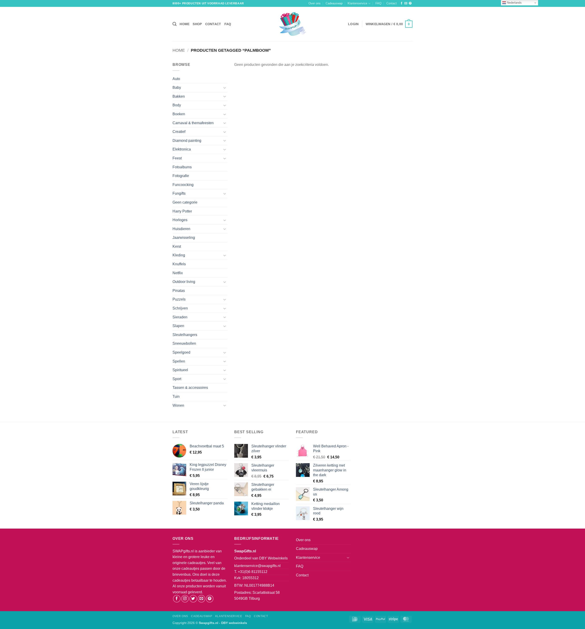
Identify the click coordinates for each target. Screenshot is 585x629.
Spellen (179, 361)
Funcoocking (183, 185)
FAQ (378, 3)
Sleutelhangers (185, 335)
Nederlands (514, 2)
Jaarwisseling (184, 237)
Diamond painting (187, 140)
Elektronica (182, 149)
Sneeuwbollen (184, 343)
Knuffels (179, 264)
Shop (197, 24)
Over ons (314, 3)
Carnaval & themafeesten (193, 123)
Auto (176, 79)
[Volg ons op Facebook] (401, 3)
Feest (177, 158)
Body (177, 105)
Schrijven (180, 308)
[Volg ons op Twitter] (193, 598)
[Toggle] (224, 87)
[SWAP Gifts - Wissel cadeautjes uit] (292, 24)
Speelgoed (181, 352)
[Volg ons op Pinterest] (410, 3)
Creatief (179, 132)
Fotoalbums (182, 167)
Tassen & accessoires (190, 388)
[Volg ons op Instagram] (185, 598)
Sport (177, 379)
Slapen (178, 326)
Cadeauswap (334, 3)
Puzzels (179, 299)
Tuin (176, 396)
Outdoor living (184, 282)
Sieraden (180, 317)
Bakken (179, 96)
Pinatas (179, 291)
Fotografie (181, 176)
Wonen (178, 405)
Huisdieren (181, 229)
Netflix (178, 273)
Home (184, 24)
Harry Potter (182, 211)
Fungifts (179, 193)
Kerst (177, 246)
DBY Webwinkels (273, 558)
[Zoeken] (174, 24)
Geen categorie (185, 202)
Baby (177, 87)
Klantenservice (357, 3)
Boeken (179, 114)
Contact (391, 3)
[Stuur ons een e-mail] (405, 3)
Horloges (180, 220)
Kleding (179, 255)
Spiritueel (180, 370)
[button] (353, 24)
